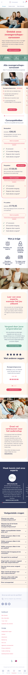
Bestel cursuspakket (14, 140)
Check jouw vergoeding (14, 345)
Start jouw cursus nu (14, 389)
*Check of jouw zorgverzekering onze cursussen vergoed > (14, 144)
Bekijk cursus (12, 109)
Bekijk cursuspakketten (14, 50)
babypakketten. (8, 453)
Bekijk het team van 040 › (12, 500)
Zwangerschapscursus (9, 88)
